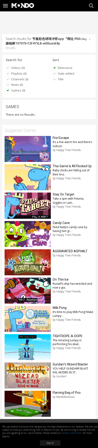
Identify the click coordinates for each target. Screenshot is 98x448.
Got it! (50, 443)
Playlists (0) (18, 73)
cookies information (72, 433)
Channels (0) (19, 79)
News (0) (17, 85)
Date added (66, 73)
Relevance (65, 68)
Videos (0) (18, 68)
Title (61, 79)
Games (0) (18, 90)
